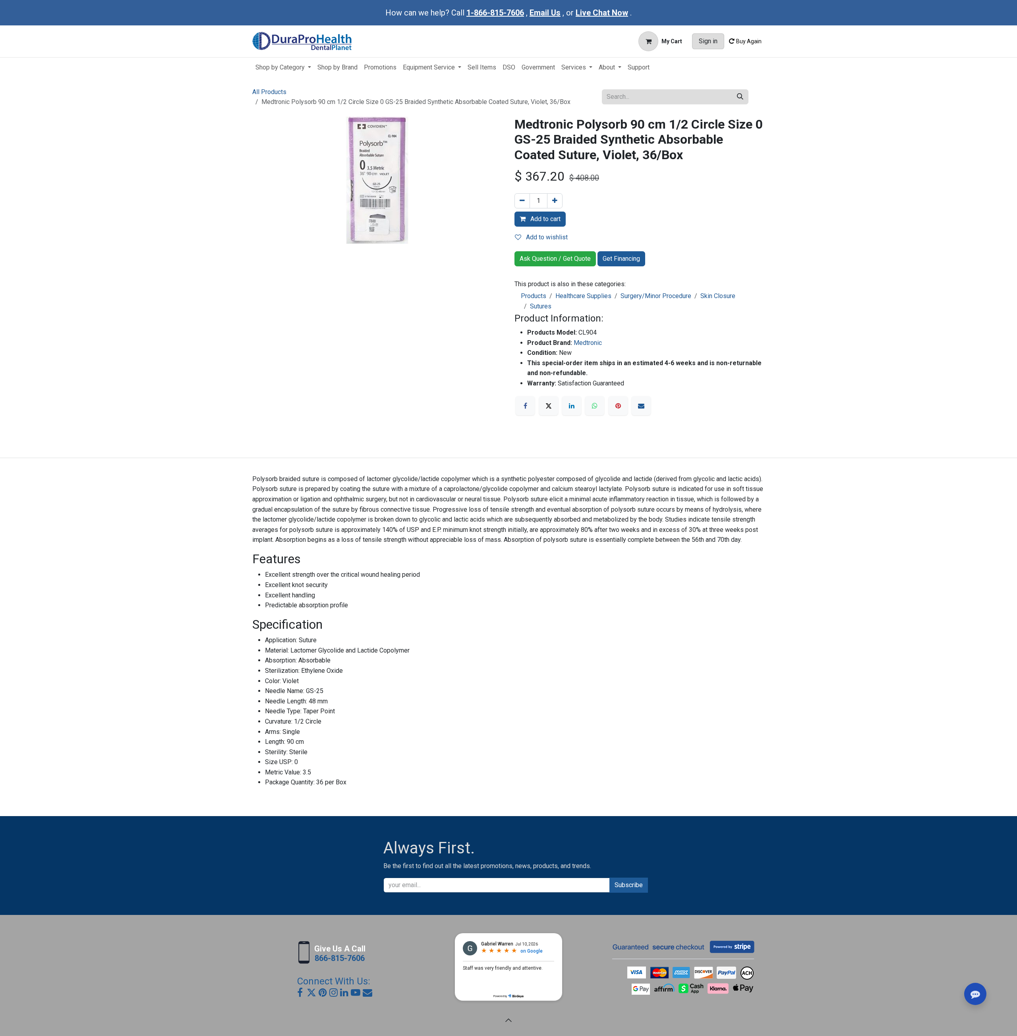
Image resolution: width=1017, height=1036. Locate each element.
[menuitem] (283, 67)
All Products (269, 92)
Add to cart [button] (545, 219)
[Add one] (555, 200)
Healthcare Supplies (583, 296)
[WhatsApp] (594, 405)
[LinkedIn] (571, 405)
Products (533, 296)
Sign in (708, 41)
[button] (508, 1020)
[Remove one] (522, 200)
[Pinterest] (618, 405)
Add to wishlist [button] (546, 237)
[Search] (740, 96)
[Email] (641, 405)
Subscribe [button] (629, 885)
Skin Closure (717, 296)
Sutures (540, 306)
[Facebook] (525, 405)
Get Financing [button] (621, 258)
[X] (548, 405)
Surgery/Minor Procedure (656, 296)
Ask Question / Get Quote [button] (555, 258)
